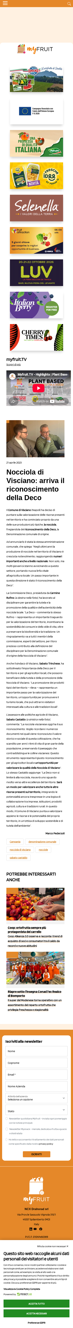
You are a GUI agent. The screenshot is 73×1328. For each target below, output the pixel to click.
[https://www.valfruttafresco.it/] (36, 146)
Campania (15, 841)
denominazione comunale (42, 841)
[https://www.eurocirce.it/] (36, 81)
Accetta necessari (36, 1313)
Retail (12, 891)
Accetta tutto (37, 1303)
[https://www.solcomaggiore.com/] (36, 114)
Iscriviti (36, 1154)
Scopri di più (13, 364)
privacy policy (46, 1143)
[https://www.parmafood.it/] (36, 178)
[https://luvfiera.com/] (36, 275)
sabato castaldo (18, 857)
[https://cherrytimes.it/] (36, 340)
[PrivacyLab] (24, 1294)
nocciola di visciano (20, 849)
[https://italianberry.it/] (36, 308)
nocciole (43, 849)
